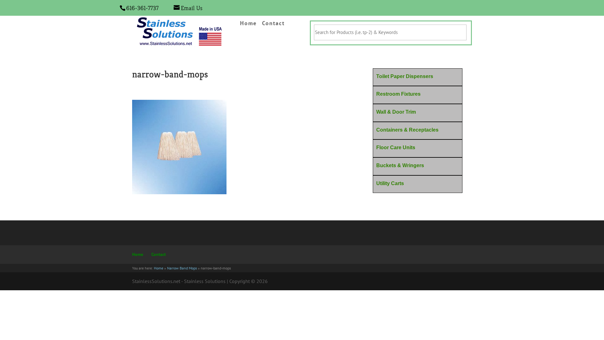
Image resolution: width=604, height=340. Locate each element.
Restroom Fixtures (398, 94)
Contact (273, 23)
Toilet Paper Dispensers (404, 76)
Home (248, 23)
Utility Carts (390, 183)
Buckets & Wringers (400, 165)
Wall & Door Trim (396, 112)
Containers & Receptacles (407, 130)
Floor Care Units (395, 147)
